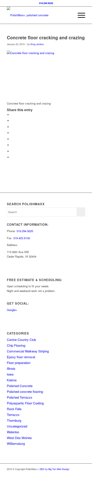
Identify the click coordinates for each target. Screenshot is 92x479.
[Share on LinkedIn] (12, 133)
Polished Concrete (20, 385)
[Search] (69, 15)
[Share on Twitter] (12, 121)
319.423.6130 (21, 238)
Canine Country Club (21, 339)
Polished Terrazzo (19, 397)
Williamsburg (16, 443)
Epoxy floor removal (21, 357)
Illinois (11, 368)
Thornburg (14, 420)
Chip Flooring (16, 345)
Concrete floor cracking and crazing (46, 37)
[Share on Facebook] (12, 115)
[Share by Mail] (12, 157)
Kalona (11, 380)
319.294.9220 (46, 3)
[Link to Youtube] (75, 473)
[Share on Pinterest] (12, 127)
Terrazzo (13, 414)
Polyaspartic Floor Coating (25, 403)
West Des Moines (19, 437)
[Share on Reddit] (12, 151)
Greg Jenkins (37, 44)
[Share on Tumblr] (12, 139)
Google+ (12, 310)
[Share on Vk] (12, 145)
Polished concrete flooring (25, 391)
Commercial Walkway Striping (28, 351)
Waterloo (13, 432)
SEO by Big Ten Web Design (54, 469)
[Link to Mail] (82, 473)
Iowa (10, 374)
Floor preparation (18, 362)
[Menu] (79, 15)
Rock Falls (14, 409)
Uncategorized (17, 426)
